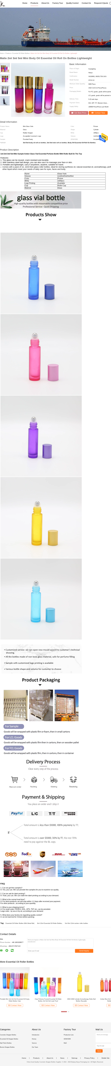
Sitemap (74, 1058)
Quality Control (72, 3)
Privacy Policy (89, 1058)
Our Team (35, 1047)
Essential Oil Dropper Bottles (9, 1039)
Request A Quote (101, 3)
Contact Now (99, 113)
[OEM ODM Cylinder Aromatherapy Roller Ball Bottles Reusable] (81, 982)
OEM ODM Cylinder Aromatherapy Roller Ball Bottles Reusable (81, 1000)
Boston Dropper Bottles (7, 1047)
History (34, 1039)
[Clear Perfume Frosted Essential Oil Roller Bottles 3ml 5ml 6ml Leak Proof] (48, 982)
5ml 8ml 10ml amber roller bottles (76, 923)
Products (34, 3)
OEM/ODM (67, 1039)
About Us (45, 3)
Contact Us (86, 3)
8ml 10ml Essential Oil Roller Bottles (49, 923)
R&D (65, 1043)
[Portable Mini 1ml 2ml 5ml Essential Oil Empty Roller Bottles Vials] (15, 982)
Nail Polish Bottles (6, 1043)
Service (34, 1043)
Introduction (35, 1035)
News (62, 1058)
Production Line (68, 1035)
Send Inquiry (84, 951)
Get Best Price (80, 113)
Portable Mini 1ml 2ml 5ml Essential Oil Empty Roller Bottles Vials (14, 1000)
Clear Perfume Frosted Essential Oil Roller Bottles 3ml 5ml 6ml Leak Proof (48, 1000)
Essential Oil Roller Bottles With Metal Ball (20, 923)
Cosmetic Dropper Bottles (8, 1035)
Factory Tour (57, 3)
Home (24, 3)
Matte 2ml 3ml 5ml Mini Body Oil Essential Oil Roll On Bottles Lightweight (54, 53)
